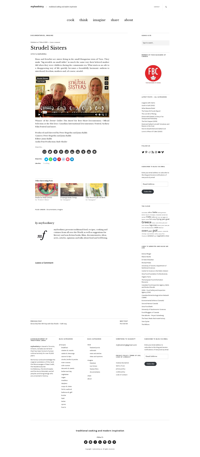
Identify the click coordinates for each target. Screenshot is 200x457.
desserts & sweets (67, 368)
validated (150, 236)
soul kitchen (150, 234)
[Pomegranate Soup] (71, 189)
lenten (63, 401)
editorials (93, 350)
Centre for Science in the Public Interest (155, 271)
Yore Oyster (145, 321)
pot (155, 230)
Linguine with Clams (148, 103)
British (144, 215)
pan (150, 231)
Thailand (144, 236)
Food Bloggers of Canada (150, 312)
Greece (146, 222)
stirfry (156, 234)
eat (161, 217)
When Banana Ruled (148, 108)
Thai (163, 234)
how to (63, 407)
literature (93, 363)
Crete (148, 217)
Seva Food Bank (147, 306)
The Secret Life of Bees (95, 197)
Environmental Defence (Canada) (153, 300)
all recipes (62, 345)
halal (62, 398)
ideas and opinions (96, 356)
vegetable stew (163, 236)
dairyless (64, 383)
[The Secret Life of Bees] (97, 189)
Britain (164, 212)
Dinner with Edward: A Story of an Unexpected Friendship (153, 117)
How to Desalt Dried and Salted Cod (154, 129)
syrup (160, 234)
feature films (94, 369)
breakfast (64, 347)
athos (150, 212)
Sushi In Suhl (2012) (43, 197)
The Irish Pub (124, 322)
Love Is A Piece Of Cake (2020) (152, 131)
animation (145, 212)
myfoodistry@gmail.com (126, 345)
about (128, 20)
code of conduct (121, 375)
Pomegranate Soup (68, 197)
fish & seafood (66, 389)
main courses (65, 362)
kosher (63, 395)
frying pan (160, 219)
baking (160, 212)
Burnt (147, 215)
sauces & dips (66, 356)
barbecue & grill (66, 392)
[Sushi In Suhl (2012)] (46, 189)
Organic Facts (146, 277)
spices (63, 404)
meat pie (166, 225)
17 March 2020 (42, 42)
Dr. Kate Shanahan (148, 260)
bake (155, 212)
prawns (160, 231)
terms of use (120, 366)
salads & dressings (68, 353)
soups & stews (66, 386)
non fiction (93, 366)
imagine (99, 20)
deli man (157, 217)
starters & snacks (67, 350)
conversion (165, 215)
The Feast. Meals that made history (153, 318)
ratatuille (165, 231)
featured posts (95, 347)
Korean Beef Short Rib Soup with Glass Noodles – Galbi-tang (49, 322)
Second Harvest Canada (150, 303)
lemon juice (160, 225)
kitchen (147, 225)
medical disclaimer (122, 363)
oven (145, 230)
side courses (65, 365)
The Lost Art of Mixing (149, 114)
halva (153, 223)
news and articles (96, 353)
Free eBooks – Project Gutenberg (153, 315)
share (115, 20)
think (84, 20)
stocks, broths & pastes (69, 359)
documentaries (38, 35)
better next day (66, 371)
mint (143, 227)
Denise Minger (146, 254)
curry (153, 217)
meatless (64, 380)
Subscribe (148, 191)
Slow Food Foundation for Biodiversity (154, 274)
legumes (153, 225)
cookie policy (120, 372)
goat (167, 219)
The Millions (146, 324)
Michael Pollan (146, 263)
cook (70, 20)
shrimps (144, 234)
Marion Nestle (146, 257)
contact (157, 7)
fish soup (152, 219)
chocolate (158, 215)
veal (155, 236)
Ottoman (161, 227)
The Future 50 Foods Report (151, 111)
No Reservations (149, 227)
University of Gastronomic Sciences (154, 309)
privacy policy (120, 369)
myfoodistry (37, 6)
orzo (156, 227)
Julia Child (158, 223)
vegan (63, 377)
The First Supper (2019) (149, 121)
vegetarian (65, 374)
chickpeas (153, 215)
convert (144, 217)
